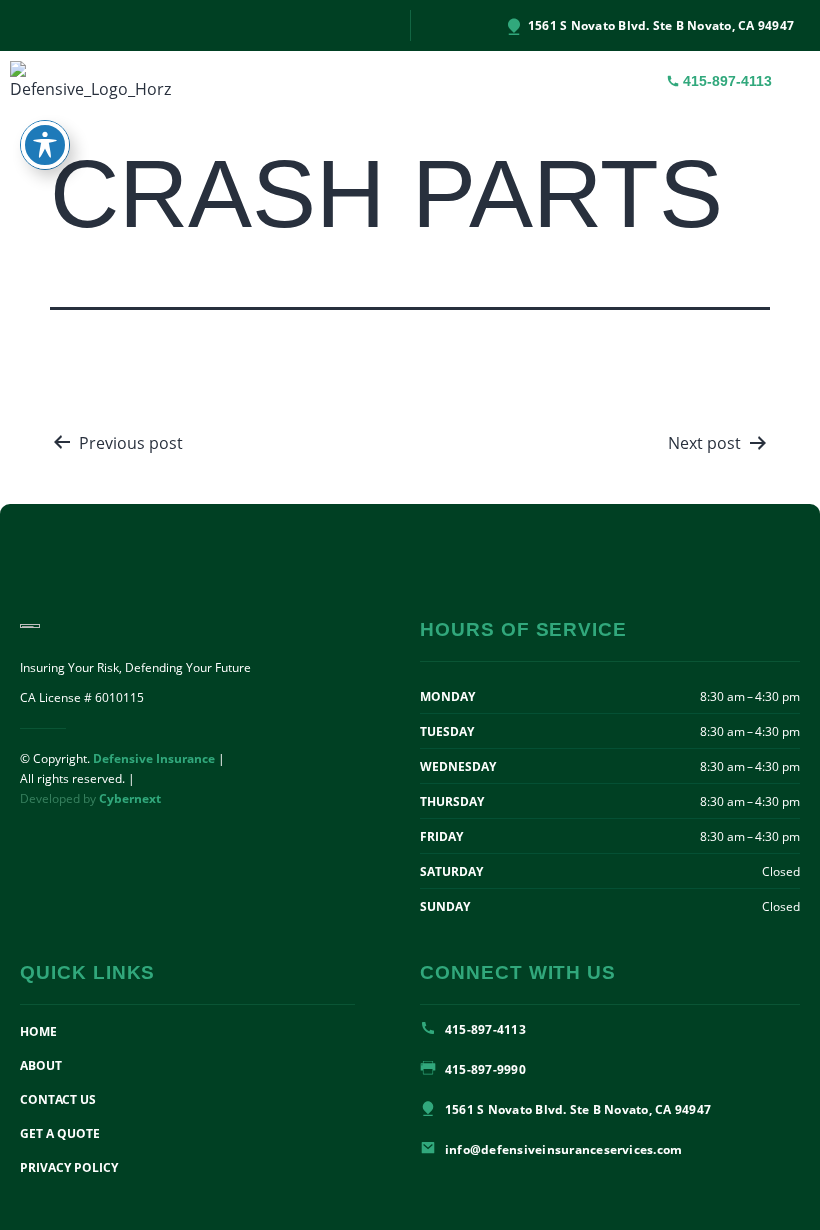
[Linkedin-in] (35, 25)
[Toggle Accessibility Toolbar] (45, 145)
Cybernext (130, 798)
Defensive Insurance (154, 758)
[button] (796, 81)
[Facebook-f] (16, 25)
